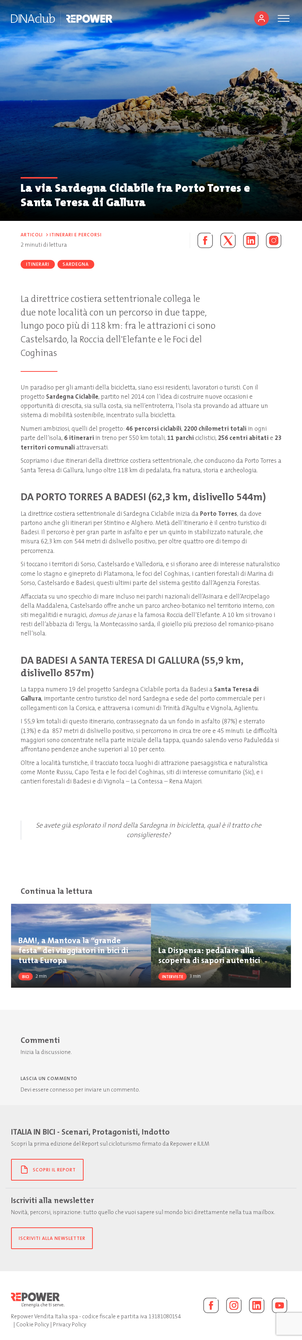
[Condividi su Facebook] (201, 240)
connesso (62, 1089)
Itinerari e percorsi (76, 235)
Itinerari (37, 264)
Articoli (32, 235)
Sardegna (76, 264)
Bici (25, 976)
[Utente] (261, 18)
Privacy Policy (69, 1324)
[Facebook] (211, 1305)
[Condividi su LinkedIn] (251, 240)
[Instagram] (273, 240)
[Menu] (283, 18)
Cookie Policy (32, 1324)
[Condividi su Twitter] (228, 240)
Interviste (172, 976)
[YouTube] (279, 1305)
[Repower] (89, 18)
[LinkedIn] (256, 1305)
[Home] (33, 18)
